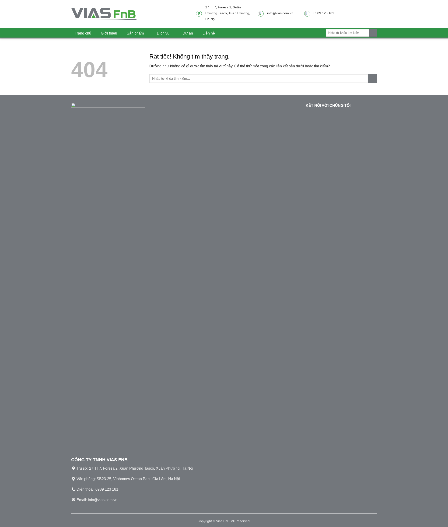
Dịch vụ (163, 33)
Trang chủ (83, 33)
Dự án (187, 33)
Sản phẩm (135, 33)
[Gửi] (373, 33)
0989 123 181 (106, 489)
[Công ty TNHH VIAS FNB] (103, 14)
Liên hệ (209, 33)
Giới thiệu (109, 33)
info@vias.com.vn (102, 500)
